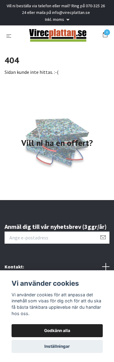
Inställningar (57, 346)
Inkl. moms (55, 19)
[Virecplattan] (57, 49)
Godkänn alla (57, 330)
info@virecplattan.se (71, 12)
